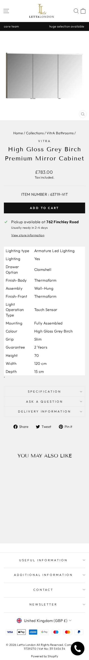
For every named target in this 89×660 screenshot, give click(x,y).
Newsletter (43, 604)
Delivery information (44, 411)
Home (18, 133)
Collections (35, 133)
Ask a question (44, 401)
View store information (27, 235)
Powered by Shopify (44, 656)
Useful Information (43, 560)
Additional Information (43, 575)
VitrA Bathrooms (60, 133)
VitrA (44, 141)
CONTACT (43, 589)
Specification (44, 391)
